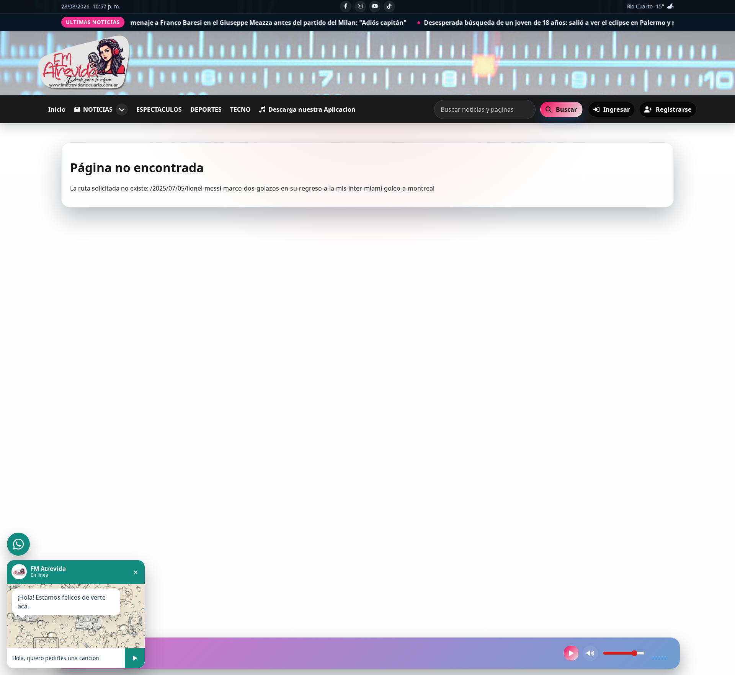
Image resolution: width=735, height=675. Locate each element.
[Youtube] (375, 6)
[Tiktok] (389, 6)
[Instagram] (360, 6)
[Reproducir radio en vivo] (571, 653)
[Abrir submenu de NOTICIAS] (122, 109)
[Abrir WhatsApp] (18, 544)
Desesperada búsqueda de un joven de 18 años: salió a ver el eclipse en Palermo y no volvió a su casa (517, 22)
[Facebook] (345, 6)
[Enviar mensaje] (135, 658)
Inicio (56, 109)
